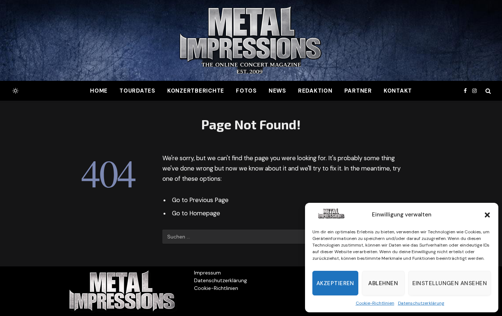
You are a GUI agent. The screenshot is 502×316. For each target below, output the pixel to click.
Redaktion (315, 90)
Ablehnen (383, 283)
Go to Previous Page (200, 200)
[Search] (487, 91)
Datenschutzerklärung (421, 303)
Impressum (207, 272)
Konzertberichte (195, 90)
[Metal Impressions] (251, 40)
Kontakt (398, 90)
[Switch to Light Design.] (14, 91)
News (277, 90)
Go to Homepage (196, 213)
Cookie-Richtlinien (375, 303)
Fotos (246, 90)
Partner (358, 90)
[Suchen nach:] (235, 237)
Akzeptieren (335, 283)
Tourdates (137, 90)
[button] (487, 215)
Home (99, 90)
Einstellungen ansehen (449, 283)
